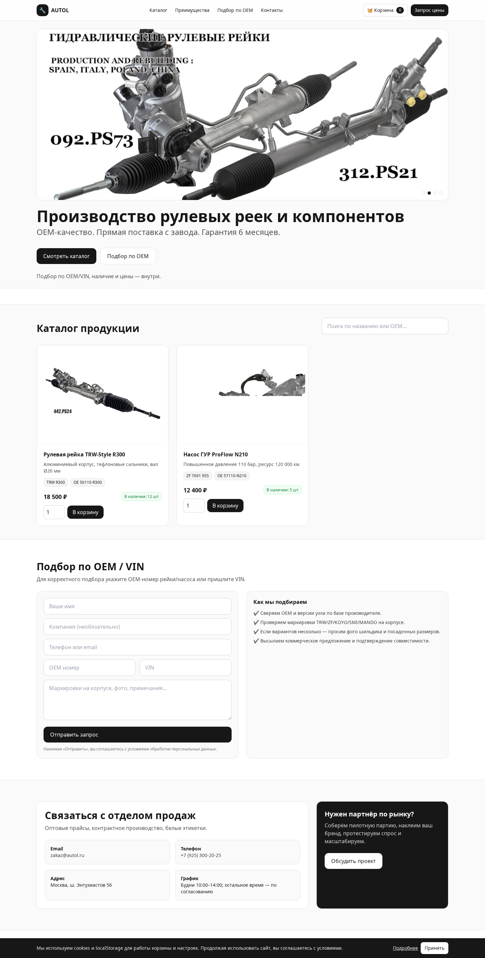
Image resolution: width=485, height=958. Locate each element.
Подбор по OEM (235, 10)
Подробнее (405, 948)
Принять (434, 948)
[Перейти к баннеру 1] (423, 193)
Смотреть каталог (66, 256)
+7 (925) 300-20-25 (201, 855)
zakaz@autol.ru (67, 855)
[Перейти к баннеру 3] (435, 193)
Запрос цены (429, 10)
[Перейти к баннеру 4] (441, 193)
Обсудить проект (353, 861)
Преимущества (192, 10)
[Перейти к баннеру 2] (429, 193)
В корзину (85, 512)
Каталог (158, 10)
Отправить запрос (74, 734)
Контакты (272, 10)
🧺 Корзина (384, 10)
